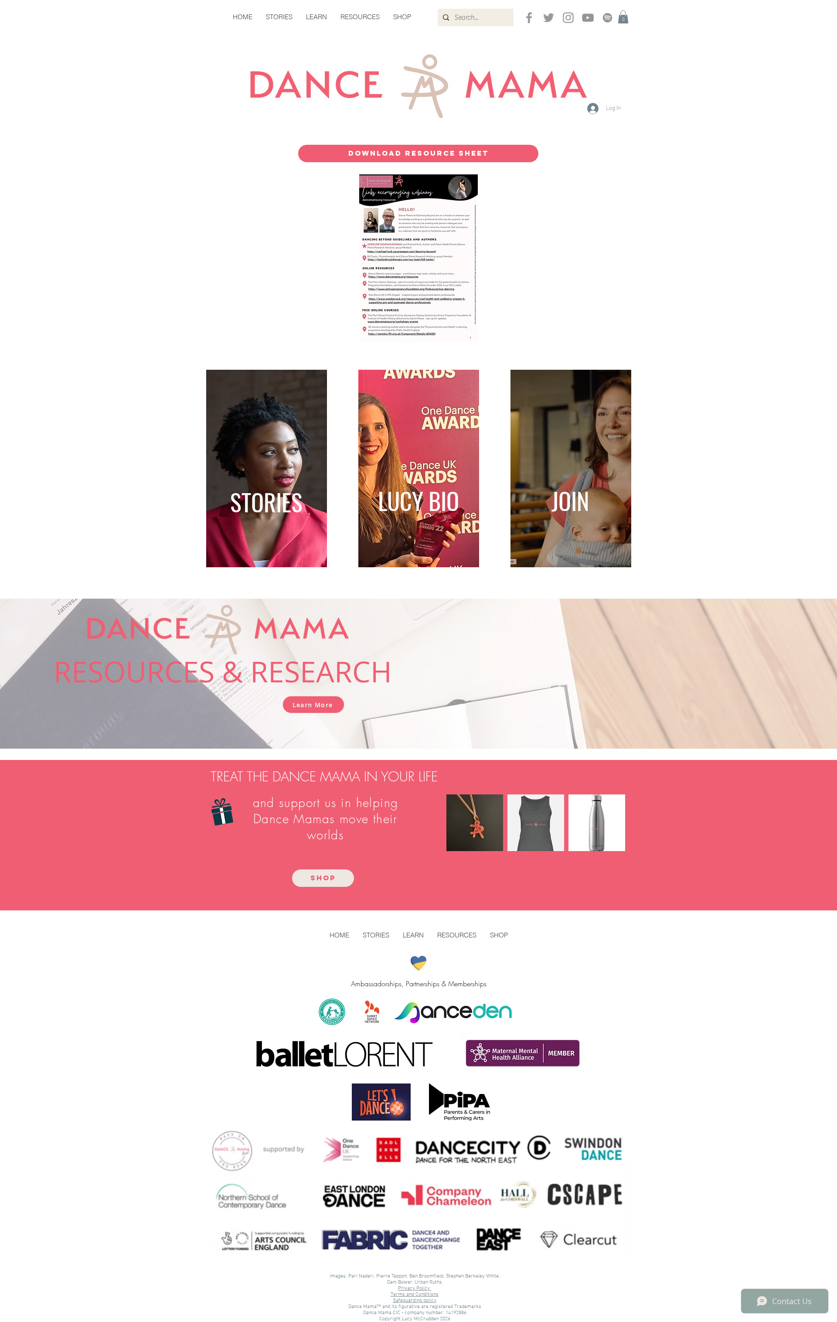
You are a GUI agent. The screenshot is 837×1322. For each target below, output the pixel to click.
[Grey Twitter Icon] (548, 17)
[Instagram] (568, 17)
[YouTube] (588, 17)
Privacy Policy (414, 1288)
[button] (623, 17)
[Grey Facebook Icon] (529, 17)
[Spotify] (607, 17)
